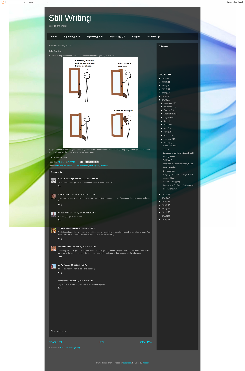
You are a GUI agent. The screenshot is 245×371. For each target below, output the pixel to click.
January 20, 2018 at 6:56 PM (75, 265)
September (168, 114)
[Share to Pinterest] (97, 162)
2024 (164, 78)
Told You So (168, 160)
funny (69, 166)
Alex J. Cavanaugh (66, 179)
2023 (164, 82)
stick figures (94, 166)
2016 (164, 198)
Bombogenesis (169, 171)
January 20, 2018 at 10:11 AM (82, 194)
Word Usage (153, 36)
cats (57, 166)
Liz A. (60, 265)
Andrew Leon (63, 194)
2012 (164, 212)
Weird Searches (169, 167)
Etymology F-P (95, 36)
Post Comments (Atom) (70, 348)
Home (54, 36)
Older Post (146, 342)
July (166, 121)
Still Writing (70, 18)
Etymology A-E (72, 36)
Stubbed (166, 149)
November (168, 107)
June (166, 125)
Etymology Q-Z (117, 36)
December (168, 103)
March (167, 135)
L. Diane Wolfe (64, 228)
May (166, 128)
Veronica (104, 166)
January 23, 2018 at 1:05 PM (81, 281)
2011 (164, 216)
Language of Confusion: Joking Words (178, 185)
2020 (164, 93)
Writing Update (169, 156)
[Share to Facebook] (94, 162)
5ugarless (127, 363)
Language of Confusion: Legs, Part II (178, 164)
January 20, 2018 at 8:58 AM (87, 179)
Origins (136, 36)
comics (63, 166)
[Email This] (86, 162)
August (167, 117)
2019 (164, 96)
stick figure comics (80, 166)
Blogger (145, 363)
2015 (164, 201)
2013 (164, 209)
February (168, 139)
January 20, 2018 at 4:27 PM (84, 247)
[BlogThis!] (89, 162)
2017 (164, 194)
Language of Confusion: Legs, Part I (178, 174)
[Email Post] (81, 162)
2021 (164, 89)
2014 (164, 205)
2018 (164, 100)
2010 (164, 219)
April (166, 132)
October (167, 110)
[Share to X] (91, 162)
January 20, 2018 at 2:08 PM (84, 213)
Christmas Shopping (171, 182)
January (167, 143)
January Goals (169, 178)
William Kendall (65, 213)
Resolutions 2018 (170, 189)
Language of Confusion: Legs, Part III (178, 153)
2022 (164, 86)
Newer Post (55, 342)
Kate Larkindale (64, 247)
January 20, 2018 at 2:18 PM (83, 228)
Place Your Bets (170, 146)
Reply (60, 186)
